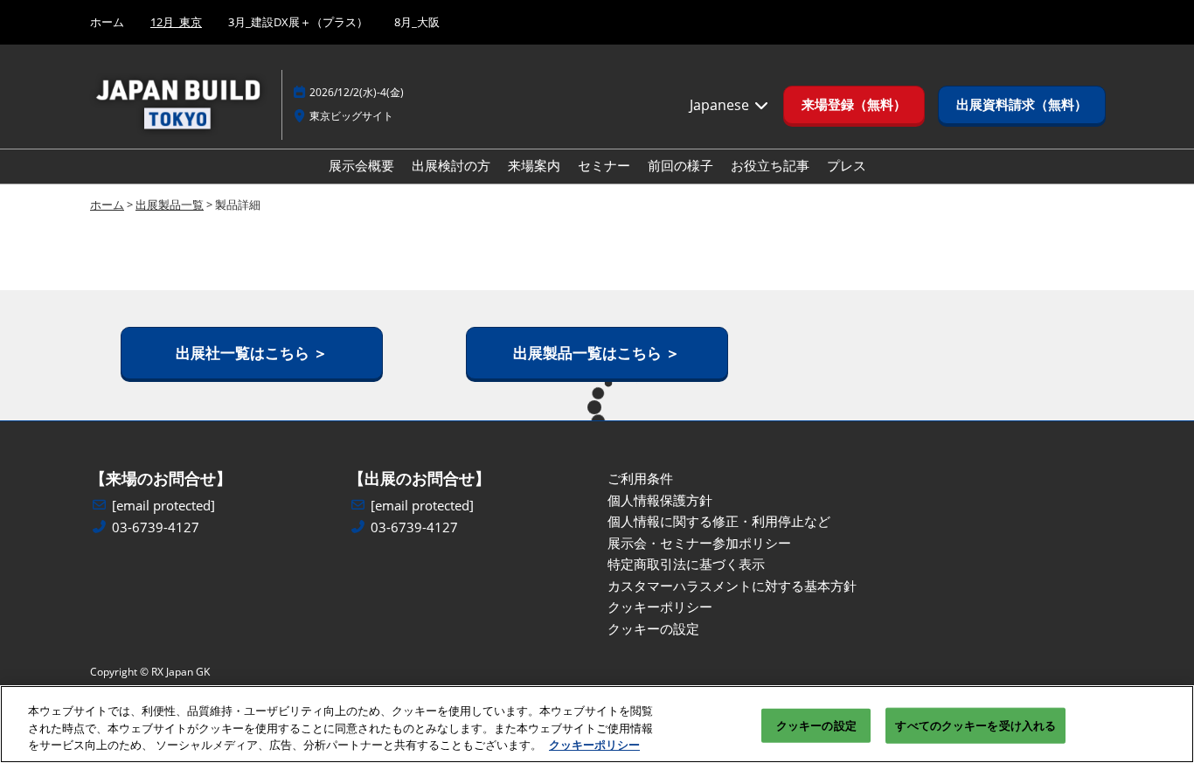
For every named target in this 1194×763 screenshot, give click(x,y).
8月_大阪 (417, 22)
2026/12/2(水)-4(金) (356, 92)
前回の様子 (680, 165)
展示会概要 (361, 165)
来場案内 (534, 165)
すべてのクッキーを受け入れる (975, 724)
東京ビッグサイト (351, 115)
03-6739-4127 (155, 527)
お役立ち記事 (770, 165)
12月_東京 (176, 22)
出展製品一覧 (169, 204)
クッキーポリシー (594, 745)
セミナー (604, 165)
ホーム (107, 22)
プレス (846, 165)
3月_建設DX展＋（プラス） (298, 22)
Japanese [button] (721, 104)
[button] (854, 105)
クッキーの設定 (816, 724)
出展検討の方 (451, 165)
